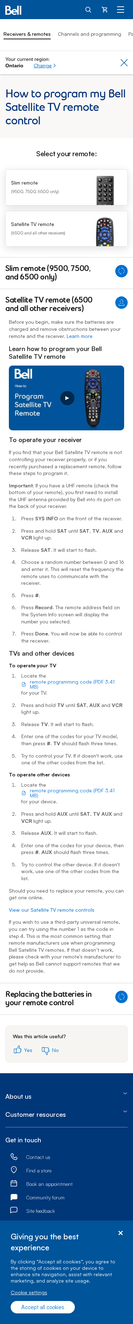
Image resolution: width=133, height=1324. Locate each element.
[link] (14, 1157)
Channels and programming (89, 34)
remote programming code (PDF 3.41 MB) (72, 684)
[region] (66, 1272)
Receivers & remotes (27, 34)
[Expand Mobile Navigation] (120, 9)
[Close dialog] (120, 1233)
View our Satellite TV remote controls (51, 910)
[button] (45, 65)
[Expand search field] (89, 9)
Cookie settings (29, 1292)
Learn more (80, 336)
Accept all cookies (42, 1307)
